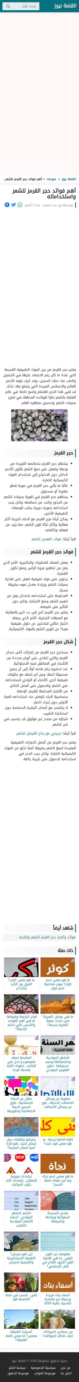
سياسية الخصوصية (43, 1368)
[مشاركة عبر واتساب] (20, 204)
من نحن (65, 1368)
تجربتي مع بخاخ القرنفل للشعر (38, 733)
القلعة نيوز (65, 5)
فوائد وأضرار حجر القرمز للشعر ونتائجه (47, 937)
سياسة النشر (17, 1368)
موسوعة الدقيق (18, 1373)
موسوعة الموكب (45, 1373)
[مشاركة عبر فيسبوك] (7, 204)
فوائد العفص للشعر (46, 539)
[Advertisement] (39, 93)
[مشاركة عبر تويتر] (13, 204)
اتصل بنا (66, 1373)
